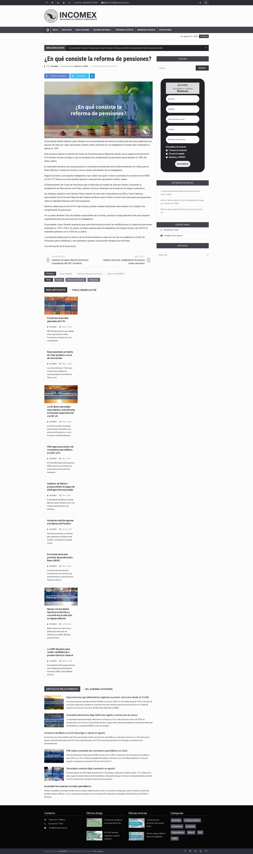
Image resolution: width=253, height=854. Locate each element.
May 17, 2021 (67, 364)
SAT (200, 832)
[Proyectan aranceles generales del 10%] (61, 306)
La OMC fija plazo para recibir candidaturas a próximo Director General (60, 652)
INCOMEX (54, 66)
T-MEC (174, 838)
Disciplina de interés (176, 147)
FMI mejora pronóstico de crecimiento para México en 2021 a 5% (60, 449)
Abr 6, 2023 (66, 495)
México (191, 832)
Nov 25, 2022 (67, 529)
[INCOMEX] (126, 16)
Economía (190, 826)
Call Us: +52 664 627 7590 (86, 3)
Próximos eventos (125, 30)
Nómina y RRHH (176, 157)
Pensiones (93, 280)
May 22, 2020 (67, 661)
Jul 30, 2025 (66, 624)
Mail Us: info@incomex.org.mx (116, 3)
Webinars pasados (146, 30)
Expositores (165, 30)
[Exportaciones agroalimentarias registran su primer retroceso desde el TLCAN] (54, 702)
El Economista (69, 246)
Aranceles (176, 820)
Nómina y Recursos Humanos (90, 274)
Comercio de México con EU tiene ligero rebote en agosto (74, 733)
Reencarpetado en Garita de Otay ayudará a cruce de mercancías (60, 355)
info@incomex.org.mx (173, 236)
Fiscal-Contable (176, 154)
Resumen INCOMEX (116, 274)
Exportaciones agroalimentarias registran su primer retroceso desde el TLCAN (107, 697)
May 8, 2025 (66, 422)
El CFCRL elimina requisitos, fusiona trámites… (112, 835)
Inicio (55, 30)
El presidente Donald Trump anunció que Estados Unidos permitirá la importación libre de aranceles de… (116, 48)
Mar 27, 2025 (67, 327)
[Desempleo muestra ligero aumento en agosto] (54, 774)
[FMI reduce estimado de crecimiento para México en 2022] (54, 756)
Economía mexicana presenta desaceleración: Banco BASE (60, 557)
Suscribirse (182, 164)
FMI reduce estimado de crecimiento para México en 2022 (96, 750)
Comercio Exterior (177, 150)
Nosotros (67, 30)
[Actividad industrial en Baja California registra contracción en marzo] (54, 720)
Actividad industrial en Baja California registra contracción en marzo (102, 715)
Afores (59, 280)
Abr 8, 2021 (66, 459)
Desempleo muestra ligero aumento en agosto (90, 768)
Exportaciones (178, 832)
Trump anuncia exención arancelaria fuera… (155, 823)
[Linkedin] (92, 75)
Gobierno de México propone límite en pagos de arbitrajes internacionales (61, 486)
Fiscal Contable (66, 274)
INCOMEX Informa (101, 30)
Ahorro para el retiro (75, 280)
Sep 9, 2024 (66, 566)
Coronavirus (177, 826)
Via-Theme (98, 851)
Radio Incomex (82, 30)
